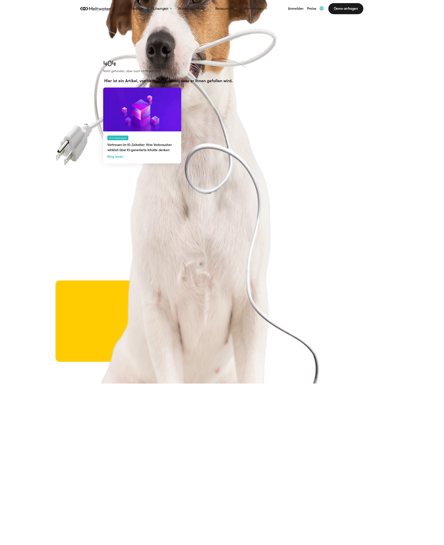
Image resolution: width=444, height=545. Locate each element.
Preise (311, 8)
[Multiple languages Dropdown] (322, 8)
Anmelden (296, 8)
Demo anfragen (346, 9)
